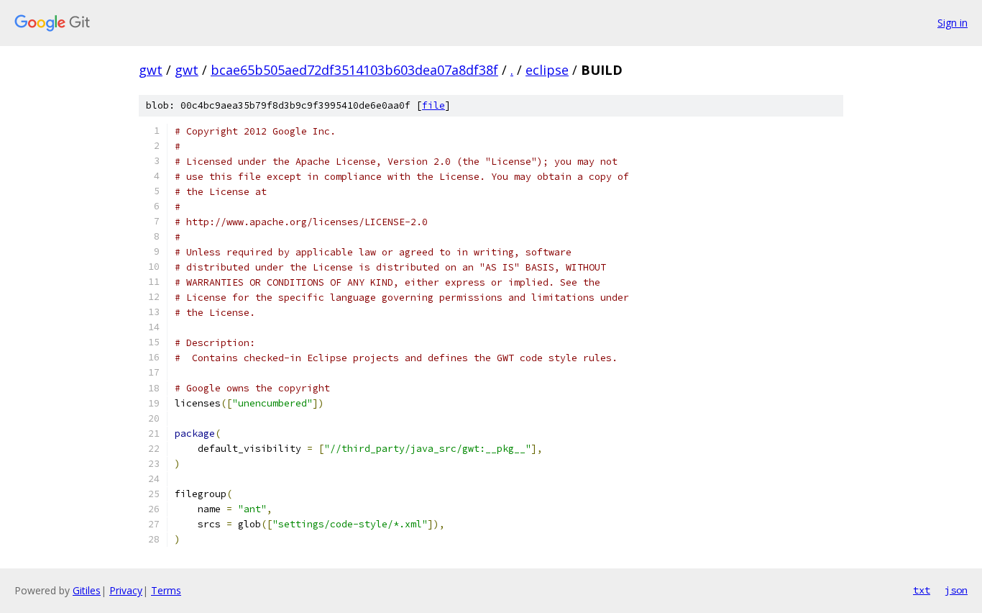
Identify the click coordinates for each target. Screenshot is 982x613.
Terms (166, 590)
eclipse (547, 69)
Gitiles (87, 590)
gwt (150, 69)
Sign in (952, 22)
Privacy (125, 590)
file (433, 105)
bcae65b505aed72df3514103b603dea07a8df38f (354, 69)
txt (921, 590)
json (956, 590)
